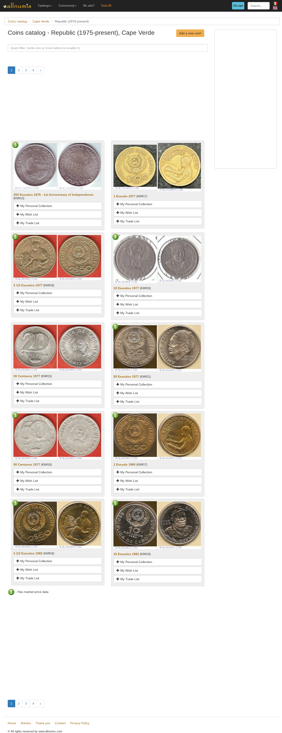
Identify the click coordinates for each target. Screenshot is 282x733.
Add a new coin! (190, 33)
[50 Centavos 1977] (35, 436)
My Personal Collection (35, 206)
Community (66, 5)
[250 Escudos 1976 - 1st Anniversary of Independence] (35, 166)
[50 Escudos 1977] (135, 348)
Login (239, 5)
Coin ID (106, 5)
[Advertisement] (108, 110)
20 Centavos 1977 (26, 376)
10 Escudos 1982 (126, 554)
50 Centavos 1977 (26, 464)
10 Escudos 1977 (126, 288)
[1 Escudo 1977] (135, 167)
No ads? (89, 5)
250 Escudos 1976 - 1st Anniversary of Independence (53, 194)
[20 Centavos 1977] (35, 347)
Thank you (42, 723)
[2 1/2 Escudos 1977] (35, 257)
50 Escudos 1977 (126, 376)
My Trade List (29, 223)
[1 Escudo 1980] (135, 436)
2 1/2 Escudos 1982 (28, 553)
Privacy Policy (79, 723)
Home (12, 723)
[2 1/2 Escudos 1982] (35, 524)
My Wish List (28, 214)
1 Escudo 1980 (124, 464)
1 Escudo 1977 (124, 196)
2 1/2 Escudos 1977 (28, 285)
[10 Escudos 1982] (135, 525)
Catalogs (44, 5)
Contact (60, 723)
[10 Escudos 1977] (135, 259)
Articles (26, 723)
